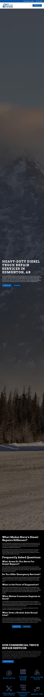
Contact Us (37, 5)
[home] (7, 5)
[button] (30, 5)
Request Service (8, 661)
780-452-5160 (39, 1)
